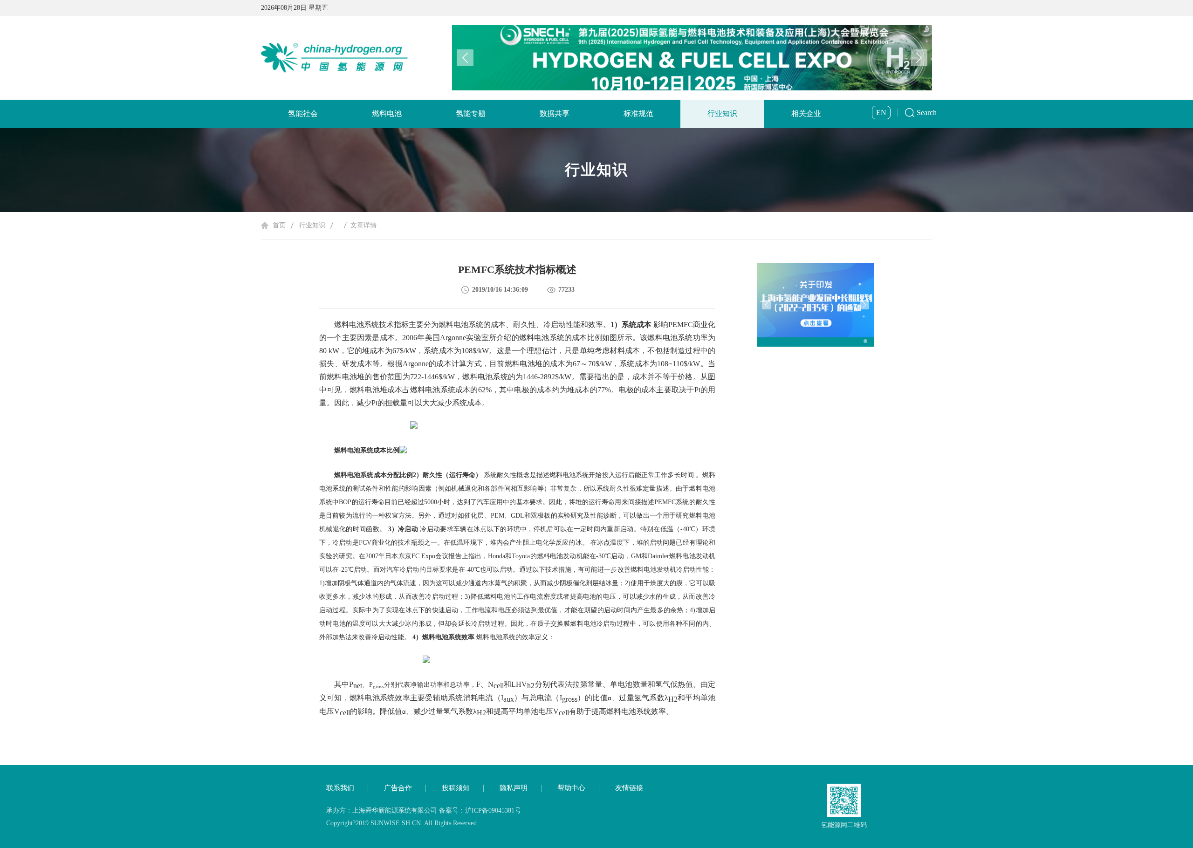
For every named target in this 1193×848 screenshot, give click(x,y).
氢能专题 (471, 113)
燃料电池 (387, 113)
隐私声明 (514, 788)
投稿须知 (456, 788)
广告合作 (398, 788)
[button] (919, 57)
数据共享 (554, 113)
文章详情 (363, 225)
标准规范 (638, 113)
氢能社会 (303, 113)
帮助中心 (571, 788)
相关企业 (806, 113)
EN (881, 112)
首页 (279, 225)
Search (927, 112)
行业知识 (722, 113)
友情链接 (629, 788)
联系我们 (340, 788)
